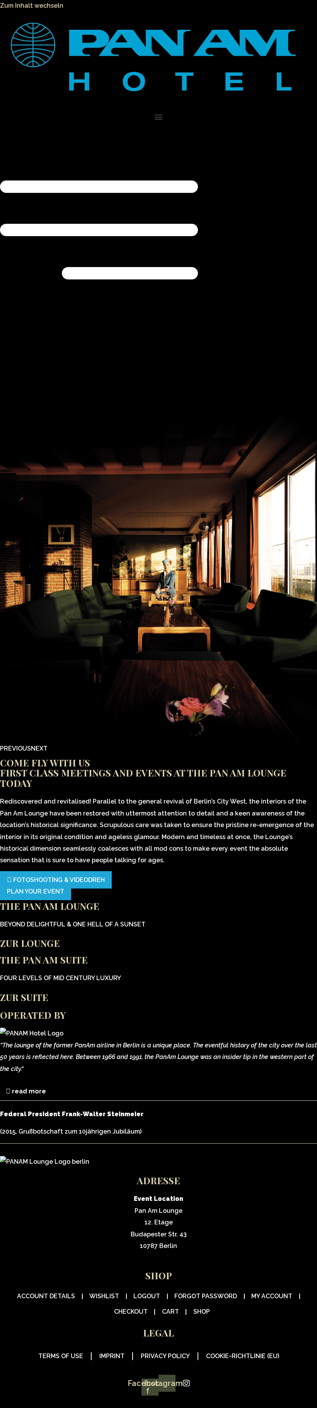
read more (29, 1091)
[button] (158, 117)
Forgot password (205, 1296)
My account (271, 1296)
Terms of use (60, 1356)
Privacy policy (165, 1356)
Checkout (131, 1311)
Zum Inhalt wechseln (31, 5)
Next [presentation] (39, 748)
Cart (170, 1311)
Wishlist (104, 1296)
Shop (201, 1311)
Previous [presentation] (15, 748)
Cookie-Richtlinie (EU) (242, 1356)
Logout (146, 1296)
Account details (46, 1296)
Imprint (111, 1356)
